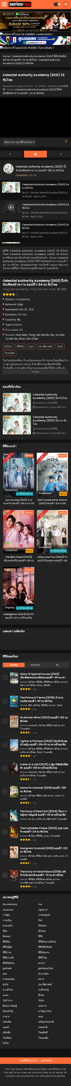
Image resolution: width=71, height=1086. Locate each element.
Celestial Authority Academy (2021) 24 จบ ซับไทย (50, 420)
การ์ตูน (6, 915)
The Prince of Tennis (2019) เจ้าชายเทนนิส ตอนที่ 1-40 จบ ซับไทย (41, 699)
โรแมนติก (9, 353)
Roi (52, 335)
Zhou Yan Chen (28, 338)
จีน (19, 319)
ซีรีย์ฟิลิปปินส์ (45, 947)
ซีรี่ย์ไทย (42, 957)
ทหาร (22, 685)
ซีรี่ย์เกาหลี (52, 725)
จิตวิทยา (42, 925)
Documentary (10, 904)
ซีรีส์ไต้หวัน (8, 963)
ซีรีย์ (40, 936)
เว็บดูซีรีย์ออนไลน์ (28, 1060)
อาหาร (6, 1016)
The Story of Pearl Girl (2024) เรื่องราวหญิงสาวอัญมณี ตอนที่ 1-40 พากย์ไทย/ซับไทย (43, 815)
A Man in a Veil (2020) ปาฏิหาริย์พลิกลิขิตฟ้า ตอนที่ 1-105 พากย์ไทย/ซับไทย (44, 766)
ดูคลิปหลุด (46, 1060)
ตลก (31, 346)
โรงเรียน (7, 1038)
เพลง (40, 1016)
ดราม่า (64, 682)
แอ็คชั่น (46, 685)
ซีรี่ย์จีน (20, 346)
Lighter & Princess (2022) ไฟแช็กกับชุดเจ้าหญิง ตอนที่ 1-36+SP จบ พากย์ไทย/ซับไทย (43, 744)
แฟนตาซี (42, 1027)
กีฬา (30, 705)
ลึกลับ (41, 995)
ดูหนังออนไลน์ (45, 968)
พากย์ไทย (31, 685)
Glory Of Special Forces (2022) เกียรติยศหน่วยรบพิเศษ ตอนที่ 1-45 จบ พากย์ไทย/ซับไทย (44, 677)
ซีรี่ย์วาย (7, 952)
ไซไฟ (6, 1043)
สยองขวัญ (8, 1011)
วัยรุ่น (60, 346)
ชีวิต (5, 931)
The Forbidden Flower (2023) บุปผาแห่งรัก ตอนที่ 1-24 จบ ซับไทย (44, 829)
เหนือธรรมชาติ (46, 1021)
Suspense (8, 909)
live (40, 904)
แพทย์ (6, 1027)
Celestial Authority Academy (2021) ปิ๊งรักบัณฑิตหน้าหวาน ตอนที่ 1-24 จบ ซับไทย (32, 91)
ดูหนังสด (7, 968)
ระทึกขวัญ (43, 989)
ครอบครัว (33, 725)
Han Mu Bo (42, 335)
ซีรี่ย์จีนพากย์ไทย (52, 682)
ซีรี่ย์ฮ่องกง (43, 952)
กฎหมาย (42, 909)
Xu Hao (60, 335)
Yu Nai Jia (11, 338)
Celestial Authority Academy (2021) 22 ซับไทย (50, 396)
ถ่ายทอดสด (8, 979)
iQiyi (20, 304)
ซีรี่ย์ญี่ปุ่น (7, 947)
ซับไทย (8, 346)
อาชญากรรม (45, 1011)
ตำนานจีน (43, 973)
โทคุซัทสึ (43, 1032)
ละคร (58, 795)
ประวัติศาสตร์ (45, 346)
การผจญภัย (44, 915)
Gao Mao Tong (25, 335)
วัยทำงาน (7, 1000)
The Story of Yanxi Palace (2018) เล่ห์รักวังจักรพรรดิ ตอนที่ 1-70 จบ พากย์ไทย (43, 873)
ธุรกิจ (22, 752)
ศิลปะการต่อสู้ (10, 1006)
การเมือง (7, 920)
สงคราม (42, 1006)
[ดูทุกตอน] (35, 154)
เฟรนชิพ (7, 1021)
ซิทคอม (7, 936)
